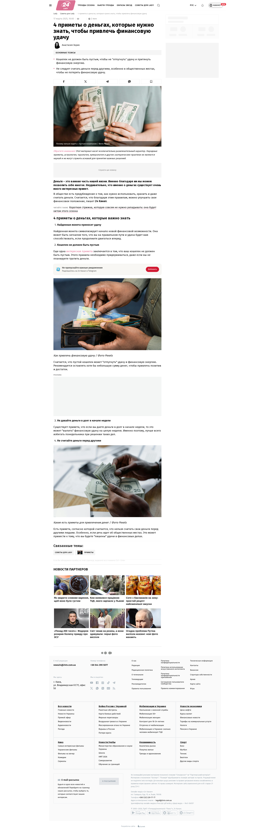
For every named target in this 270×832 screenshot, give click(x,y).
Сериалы (62, 761)
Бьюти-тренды (105, 5)
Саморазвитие (105, 760)
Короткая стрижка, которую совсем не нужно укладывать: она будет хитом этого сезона (104, 209)
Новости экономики (191, 706)
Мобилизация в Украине (152, 706)
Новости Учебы (107, 742)
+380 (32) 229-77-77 (147, 797)
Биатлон (184, 757)
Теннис (183, 753)
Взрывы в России (107, 729)
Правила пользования (141, 689)
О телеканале (137, 675)
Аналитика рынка (147, 746)
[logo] (65, 5)
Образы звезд (124, 5)
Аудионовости (64, 725)
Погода (61, 729)
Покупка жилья (146, 750)
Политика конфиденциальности (170, 662)
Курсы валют (186, 714)
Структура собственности (201, 675)
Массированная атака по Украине (114, 725)
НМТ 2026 (103, 757)
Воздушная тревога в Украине (113, 721)
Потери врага (105, 733)
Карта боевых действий (110, 714)
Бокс (182, 746)
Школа (102, 753)
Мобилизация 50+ (147, 714)
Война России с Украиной (112, 706)
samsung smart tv (186, 812)
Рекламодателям (139, 684)
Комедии (62, 757)
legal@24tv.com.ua (164, 800)
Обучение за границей (109, 764)
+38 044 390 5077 (99, 665)
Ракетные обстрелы (108, 710)
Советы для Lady (144, 5)
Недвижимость (147, 742)
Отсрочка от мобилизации (151, 725)
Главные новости (66, 710)
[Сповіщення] (202, 5)
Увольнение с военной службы (153, 710)
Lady (55, 14)
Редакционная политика (142, 670)
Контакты (194, 665)
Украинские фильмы (67, 750)
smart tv (169, 812)
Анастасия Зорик (71, 45)
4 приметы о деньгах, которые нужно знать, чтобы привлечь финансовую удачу (112, 14)
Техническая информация (201, 661)
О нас (134, 661)
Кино (60, 742)
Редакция (136, 665)
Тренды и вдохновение (150, 753)
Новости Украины (66, 714)
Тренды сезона (86, 5)
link (91, 682)
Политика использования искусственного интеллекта (173, 668)
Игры (192, 689)
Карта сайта (195, 684)
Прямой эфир (64, 717)
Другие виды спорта (189, 761)
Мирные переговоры (108, 717)
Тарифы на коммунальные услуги (195, 721)
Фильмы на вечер (66, 753)
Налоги (183, 725)
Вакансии (194, 670)
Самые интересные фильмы (71, 746)
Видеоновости (64, 721)
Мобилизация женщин (149, 717)
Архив (192, 679)
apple (154, 812)
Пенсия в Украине (188, 729)
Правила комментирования (173, 688)
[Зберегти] (151, 81)
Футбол (183, 750)
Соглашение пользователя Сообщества (172, 683)
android (138, 812)
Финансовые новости (190, 717)
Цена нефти (185, 710)
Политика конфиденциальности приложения (170, 675)
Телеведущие (137, 679)
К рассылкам (109, 781)
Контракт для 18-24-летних (151, 721)
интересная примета (79, 251)
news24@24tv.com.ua (64, 665)
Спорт (183, 742)
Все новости (64, 706)
